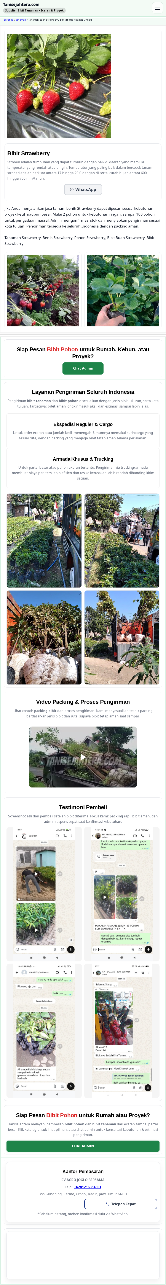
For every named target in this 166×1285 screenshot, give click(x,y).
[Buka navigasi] (157, 7)
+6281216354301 (87, 1187)
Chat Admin (83, 368)
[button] (83, 189)
